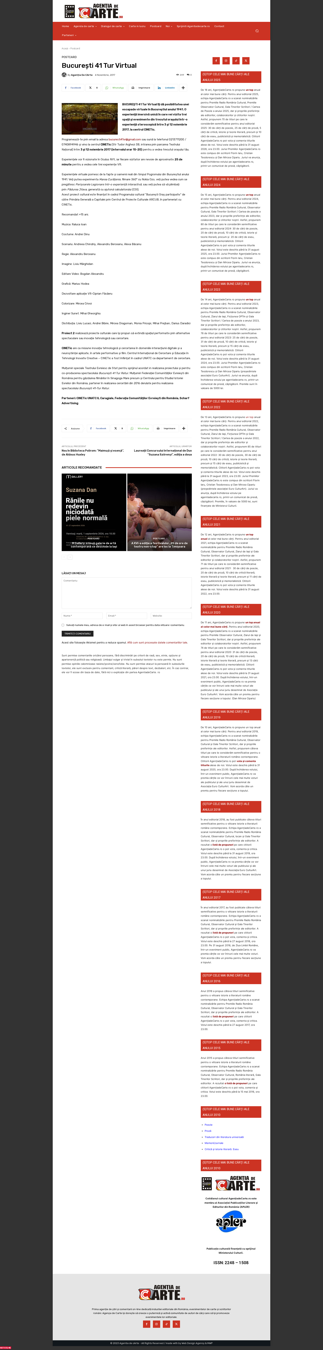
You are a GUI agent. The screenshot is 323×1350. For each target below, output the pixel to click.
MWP (210, 1343)
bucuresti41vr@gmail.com (125, 139)
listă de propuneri (222, 844)
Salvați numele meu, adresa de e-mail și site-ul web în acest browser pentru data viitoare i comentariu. (125, 625)
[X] (246, 60)
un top (249, 89)
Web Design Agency (193, 1343)
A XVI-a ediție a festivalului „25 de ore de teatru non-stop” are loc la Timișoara (159, 545)
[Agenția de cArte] (65, 74)
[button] (257, 31)
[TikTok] (236, 60)
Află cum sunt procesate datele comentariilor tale (157, 642)
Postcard (75, 48)
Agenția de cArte (82, 75)
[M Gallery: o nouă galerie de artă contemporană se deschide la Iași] (94, 512)
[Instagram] (226, 60)
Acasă (65, 48)
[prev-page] (64, 557)
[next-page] (70, 557)
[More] (183, 87)
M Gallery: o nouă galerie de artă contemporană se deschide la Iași (94, 545)
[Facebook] (216, 60)
